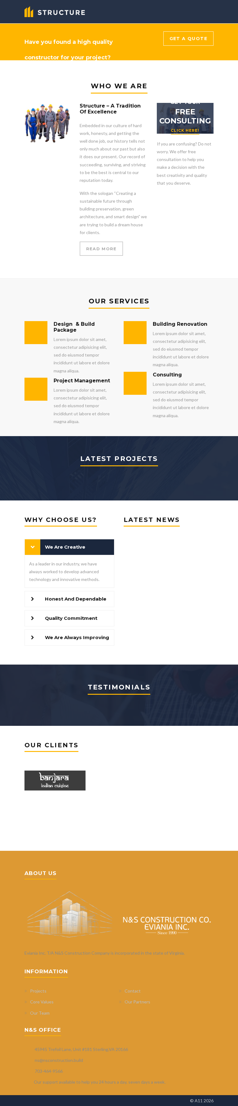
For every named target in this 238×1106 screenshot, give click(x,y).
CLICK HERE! (185, 130)
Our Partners (137, 1001)
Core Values (42, 1001)
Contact (133, 990)
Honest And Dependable (75, 599)
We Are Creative (65, 547)
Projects (38, 990)
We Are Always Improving (77, 637)
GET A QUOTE (188, 38)
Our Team (40, 1013)
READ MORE (101, 248)
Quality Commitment (71, 618)
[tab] (69, 547)
